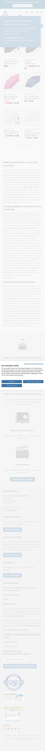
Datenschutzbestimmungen (33, 364)
